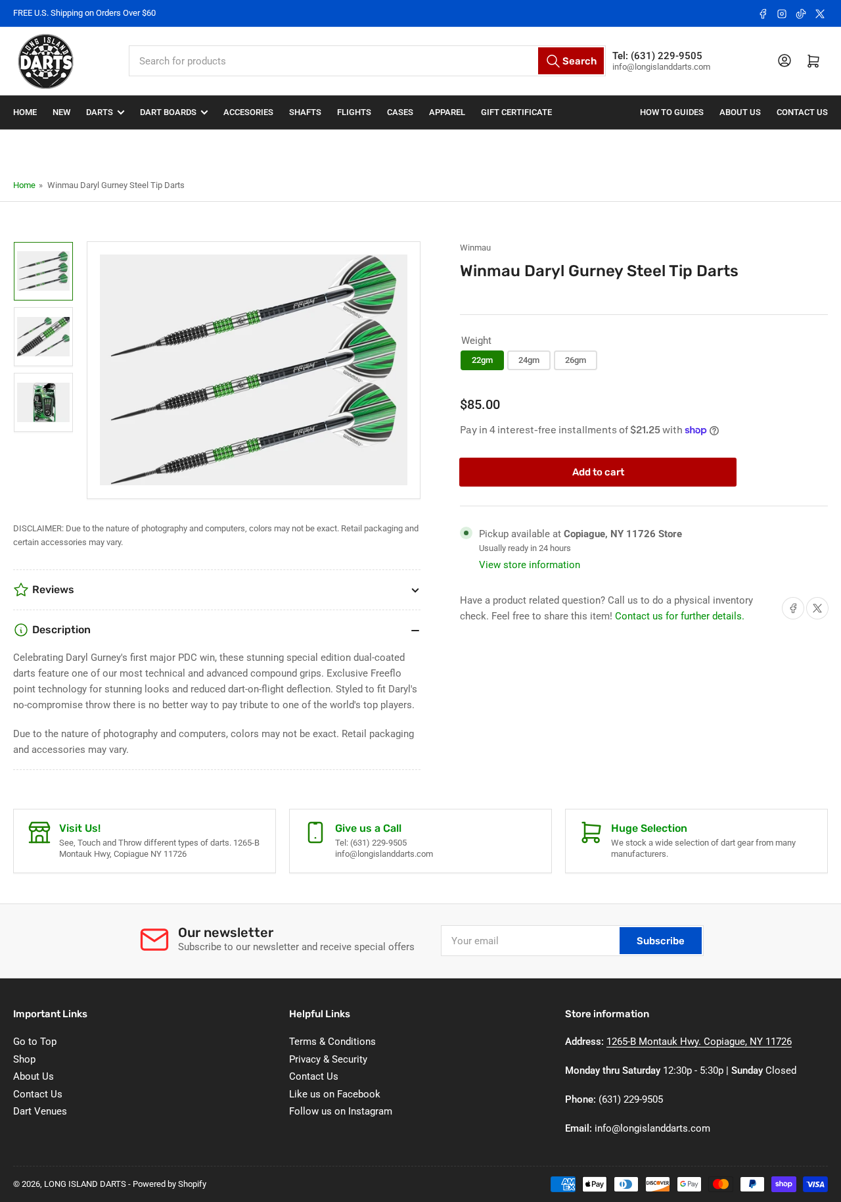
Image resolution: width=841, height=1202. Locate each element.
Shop (24, 1059)
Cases (400, 112)
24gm (528, 360)
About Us (740, 112)
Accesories (248, 112)
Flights (354, 112)
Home (25, 112)
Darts (99, 112)
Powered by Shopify (169, 1184)
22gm (482, 360)
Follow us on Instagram (340, 1111)
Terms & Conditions (332, 1041)
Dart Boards (168, 112)
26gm (575, 360)
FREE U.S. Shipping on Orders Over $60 (84, 13)
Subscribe (661, 941)
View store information (529, 565)
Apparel (447, 112)
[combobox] (367, 60)
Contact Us (802, 112)
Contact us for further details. (679, 616)
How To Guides (672, 112)
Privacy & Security (328, 1059)
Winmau (475, 247)
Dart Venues (40, 1111)
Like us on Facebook (334, 1094)
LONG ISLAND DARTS (85, 1184)
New (61, 112)
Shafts (305, 112)
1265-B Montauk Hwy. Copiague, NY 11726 (699, 1041)
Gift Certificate (516, 112)
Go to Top (35, 1041)
